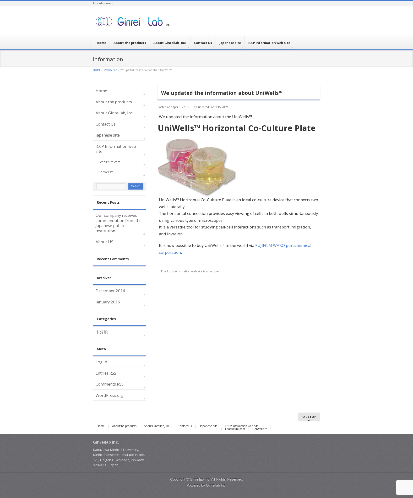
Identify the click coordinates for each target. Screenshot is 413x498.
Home (101, 90)
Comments (110, 384)
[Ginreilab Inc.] (135, 23)
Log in (101, 362)
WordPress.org (110, 395)
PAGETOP (308, 416)
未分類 (102, 331)
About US (104, 241)
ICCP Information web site (116, 148)
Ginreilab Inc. (200, 479)
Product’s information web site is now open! (189, 271)
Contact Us (106, 124)
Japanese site (108, 135)
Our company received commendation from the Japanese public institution (118, 222)
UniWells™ (106, 172)
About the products (114, 102)
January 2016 (108, 302)
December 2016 (110, 290)
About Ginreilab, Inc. (115, 113)
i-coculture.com (109, 162)
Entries (106, 373)
